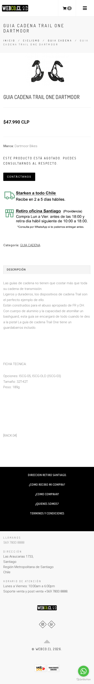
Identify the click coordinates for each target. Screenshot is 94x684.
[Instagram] (42, 624)
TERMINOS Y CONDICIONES (47, 513)
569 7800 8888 (13, 542)
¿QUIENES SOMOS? (47, 503)
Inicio (9, 40)
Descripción (16, 269)
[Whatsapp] (51, 624)
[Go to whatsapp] (83, 671)
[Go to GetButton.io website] (84, 679)
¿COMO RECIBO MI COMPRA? (47, 484)
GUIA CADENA (60, 40)
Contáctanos (19, 176)
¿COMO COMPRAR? (47, 494)
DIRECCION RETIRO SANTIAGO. (47, 475)
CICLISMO (31, 40)
